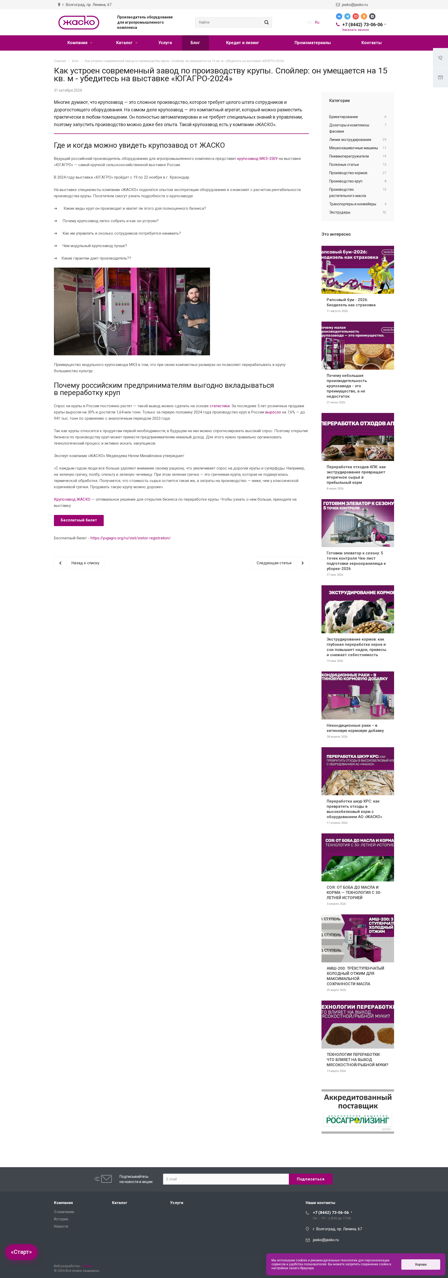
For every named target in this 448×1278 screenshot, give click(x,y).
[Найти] (266, 22)
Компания (77, 42)
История (61, 1219)
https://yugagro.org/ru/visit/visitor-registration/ (130, 538)
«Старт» (21, 1252)
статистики (220, 406)
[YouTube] (356, 16)
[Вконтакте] (339, 16)
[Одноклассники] (364, 16)
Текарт (87, 1266)
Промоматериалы (313, 42)
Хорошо (421, 1264)
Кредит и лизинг (242, 42)
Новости (61, 1226)
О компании (64, 1212)
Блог (195, 42)
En (310, 22)
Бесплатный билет (79, 520)
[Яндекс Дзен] (372, 16)
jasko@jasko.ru (354, 4)
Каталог (125, 42)
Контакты (371, 42)
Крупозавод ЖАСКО (72, 499)
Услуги (165, 42)
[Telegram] (347, 16)
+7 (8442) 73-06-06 (362, 24)
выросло (273, 412)
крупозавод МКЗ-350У (257, 158)
